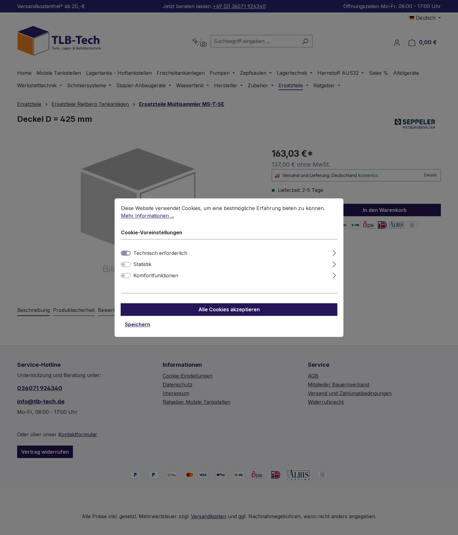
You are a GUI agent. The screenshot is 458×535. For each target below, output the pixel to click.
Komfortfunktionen (155, 275)
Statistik (142, 264)
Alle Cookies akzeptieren (229, 309)
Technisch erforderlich (160, 253)
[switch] (126, 264)
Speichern (137, 324)
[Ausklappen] (334, 252)
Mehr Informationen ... (147, 216)
